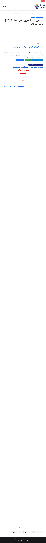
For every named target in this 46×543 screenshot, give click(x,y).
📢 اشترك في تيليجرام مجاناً (37, 59)
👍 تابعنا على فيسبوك (20, 59)
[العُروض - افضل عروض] (39, 6)
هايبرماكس (16, 538)
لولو (23, 538)
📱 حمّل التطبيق (28, 59)
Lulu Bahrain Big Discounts (13, 86)
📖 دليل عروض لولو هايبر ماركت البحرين (35, 64)
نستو (26, 538)
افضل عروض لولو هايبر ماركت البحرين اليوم (28, 47)
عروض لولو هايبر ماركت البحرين (20, 13)
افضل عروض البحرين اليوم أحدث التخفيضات (28, 67)
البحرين (20, 532)
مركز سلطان (20, 538)
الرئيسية (41, 13)
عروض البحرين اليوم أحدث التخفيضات (32, 13)
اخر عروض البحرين (28, 532)
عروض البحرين (13, 532)
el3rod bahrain (38, 532)
